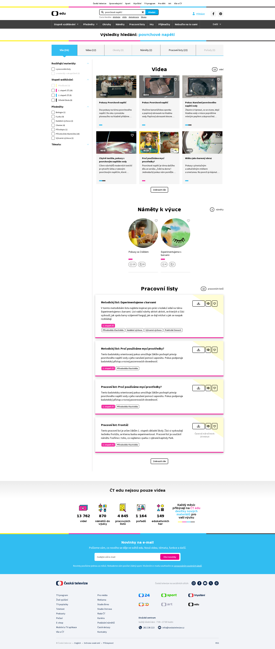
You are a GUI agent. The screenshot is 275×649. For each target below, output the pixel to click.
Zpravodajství (115, 3)
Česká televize (99, 3)
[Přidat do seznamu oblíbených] (132, 79)
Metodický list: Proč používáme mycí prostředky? (132, 348)
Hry (152, 24)
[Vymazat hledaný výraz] (142, 12)
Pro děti (161, 3)
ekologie (116, 17)
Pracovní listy (137, 24)
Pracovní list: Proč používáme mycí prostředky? (131, 387)
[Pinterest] (220, 14)
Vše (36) (64, 50)
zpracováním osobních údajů (188, 565)
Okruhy (106, 24)
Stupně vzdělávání (64, 24)
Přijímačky (164, 24)
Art (169, 3)
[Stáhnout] (198, 303)
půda (124, 17)
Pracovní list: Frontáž (114, 425)
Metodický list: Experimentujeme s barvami (128, 302)
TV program (149, 3)
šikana (143, 17)
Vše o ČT (178, 3)
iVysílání (137, 3)
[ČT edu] (59, 14)
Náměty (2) (146, 50)
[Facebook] (213, 14)
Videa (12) (91, 50)
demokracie (134, 17)
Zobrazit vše (159, 189)
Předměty (89, 24)
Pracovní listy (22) (178, 50)
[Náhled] (208, 303)
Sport (127, 3)
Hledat (151, 12)
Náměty (120, 24)
